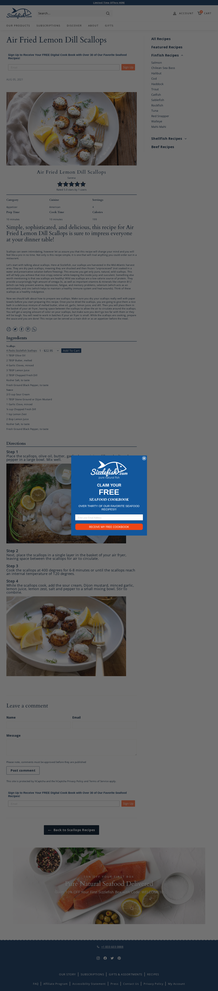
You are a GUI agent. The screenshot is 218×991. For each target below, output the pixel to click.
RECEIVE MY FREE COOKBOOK (109, 527)
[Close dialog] (144, 458)
